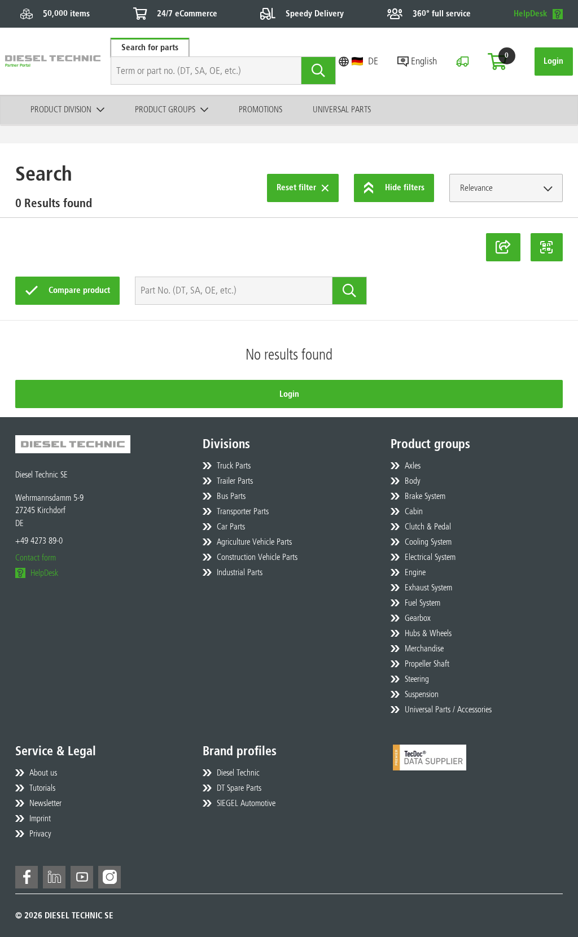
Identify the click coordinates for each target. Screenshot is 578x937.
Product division (60, 109)
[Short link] (503, 247)
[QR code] (547, 247)
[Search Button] (318, 70)
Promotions (260, 109)
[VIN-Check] (462, 61)
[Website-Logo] (52, 61)
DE (373, 61)
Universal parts (342, 109)
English (424, 61)
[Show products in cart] (497, 61)
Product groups (165, 109)
